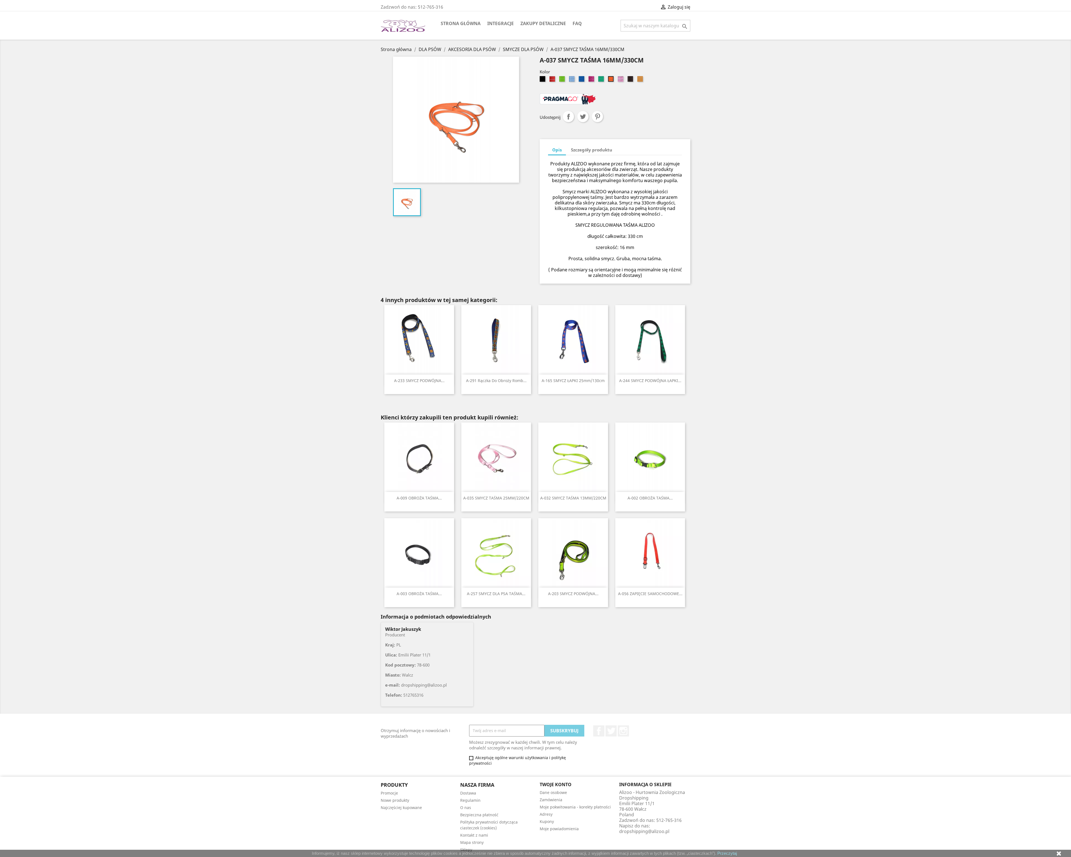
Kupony (547, 821)
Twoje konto (555, 784)
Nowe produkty (395, 800)
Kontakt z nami (474, 835)
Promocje (389, 793)
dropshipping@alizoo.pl (644, 831)
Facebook (598, 731)
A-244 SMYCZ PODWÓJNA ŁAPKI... (650, 380)
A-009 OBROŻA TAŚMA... (419, 498)
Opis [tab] (557, 150)
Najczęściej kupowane (401, 807)
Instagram (623, 731)
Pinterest (597, 116)
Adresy (546, 814)
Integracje (500, 23)
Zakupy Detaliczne (543, 23)
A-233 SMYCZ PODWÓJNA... (419, 380)
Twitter (611, 731)
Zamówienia (551, 799)
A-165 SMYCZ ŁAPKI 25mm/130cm (573, 380)
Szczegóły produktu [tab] (591, 150)
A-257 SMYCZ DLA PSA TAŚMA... (496, 593)
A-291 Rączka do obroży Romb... (496, 380)
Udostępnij (568, 116)
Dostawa (468, 793)
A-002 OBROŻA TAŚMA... (650, 498)
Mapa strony (472, 842)
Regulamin (470, 800)
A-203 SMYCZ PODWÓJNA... (573, 593)
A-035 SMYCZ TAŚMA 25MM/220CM (496, 498)
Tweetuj (582, 116)
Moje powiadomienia (559, 828)
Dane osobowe (553, 792)
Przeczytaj (727, 853)
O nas (465, 807)
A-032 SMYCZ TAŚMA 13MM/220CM (573, 498)
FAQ (577, 23)
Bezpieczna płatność (479, 814)
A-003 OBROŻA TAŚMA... (419, 593)
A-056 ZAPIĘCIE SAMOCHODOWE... (650, 593)
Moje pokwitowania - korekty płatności (575, 807)
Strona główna (461, 23)
